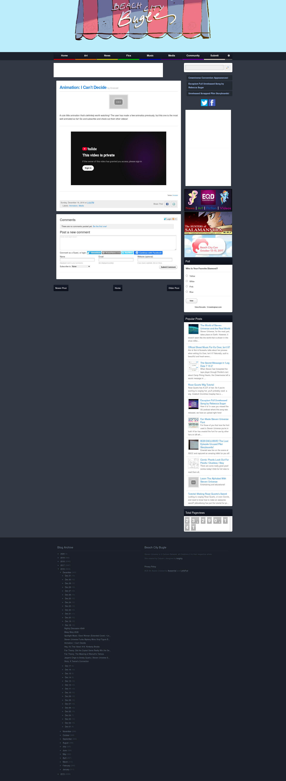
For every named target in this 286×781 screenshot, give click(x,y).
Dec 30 (68, 579)
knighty (179, 558)
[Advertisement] (108, 70)
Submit (214, 55)
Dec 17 (68, 665)
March (65, 761)
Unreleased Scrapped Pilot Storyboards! (208, 93)
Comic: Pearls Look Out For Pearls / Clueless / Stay (214, 461)
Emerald (175, 195)
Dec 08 (68, 700)
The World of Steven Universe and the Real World (215, 327)
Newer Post (61, 287)
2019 (62, 557)
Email (101, 256)
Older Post (174, 287)
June (65, 750)
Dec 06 (68, 707)
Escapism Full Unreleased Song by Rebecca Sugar (213, 402)
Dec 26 (68, 594)
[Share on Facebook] (167, 204)
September (67, 739)
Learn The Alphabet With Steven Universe (213, 480)
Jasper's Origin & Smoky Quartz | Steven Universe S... (87, 657)
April (64, 758)
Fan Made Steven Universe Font (214, 420)
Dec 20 (68, 617)
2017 (62, 565)
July (64, 746)
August (66, 742)
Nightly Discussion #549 (74, 628)
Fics (128, 55)
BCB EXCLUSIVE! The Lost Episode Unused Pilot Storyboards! (214, 444)
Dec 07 (68, 703)
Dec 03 (68, 719)
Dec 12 (68, 685)
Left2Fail (184, 570)
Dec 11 (68, 688)
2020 (62, 553)
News (107, 55)
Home (64, 55)
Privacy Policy (150, 566)
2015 (62, 774)
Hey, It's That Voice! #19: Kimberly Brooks (82, 646)
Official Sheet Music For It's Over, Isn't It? (209, 347)
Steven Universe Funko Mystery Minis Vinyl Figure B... (87, 639)
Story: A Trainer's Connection (76, 661)
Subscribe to (65, 266)
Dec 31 (68, 575)
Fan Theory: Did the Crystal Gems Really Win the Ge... (87, 650)
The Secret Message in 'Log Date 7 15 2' (214, 364)
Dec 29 (68, 583)
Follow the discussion (174, 219)
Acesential (172, 570)
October (66, 735)
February (66, 765)
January (66, 769)
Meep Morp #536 (71, 632)
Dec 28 (68, 587)
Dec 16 (68, 669)
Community (193, 55)
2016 (62, 569)
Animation (73, 205)
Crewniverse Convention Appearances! (208, 77)
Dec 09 (68, 696)
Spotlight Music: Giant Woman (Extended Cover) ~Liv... (87, 635)
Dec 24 (68, 602)
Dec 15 (68, 673)
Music (150, 55)
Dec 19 (68, 621)
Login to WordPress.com (111, 252)
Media (171, 55)
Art (86, 55)
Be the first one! (100, 226)
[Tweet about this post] (174, 204)
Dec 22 (68, 610)
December (67, 572)
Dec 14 (68, 677)
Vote (191, 301)
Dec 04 (68, 715)
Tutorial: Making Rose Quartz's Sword (207, 493)
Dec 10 (68, 692)
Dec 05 (68, 711)
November (67, 731)
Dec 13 (68, 681)
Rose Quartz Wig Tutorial (201, 384)
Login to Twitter (127, 252)
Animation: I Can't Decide (83, 87)
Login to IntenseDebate (94, 252)
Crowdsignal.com (214, 307)
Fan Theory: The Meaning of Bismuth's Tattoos (84, 654)
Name (62, 256)
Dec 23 (68, 606)
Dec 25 (68, 598)
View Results (200, 307)
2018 (62, 561)
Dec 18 (68, 625)
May (64, 754)
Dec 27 (68, 590)
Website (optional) (145, 256)
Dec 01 (68, 726)
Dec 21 (68, 613)
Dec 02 (68, 722)
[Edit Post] (96, 202)
